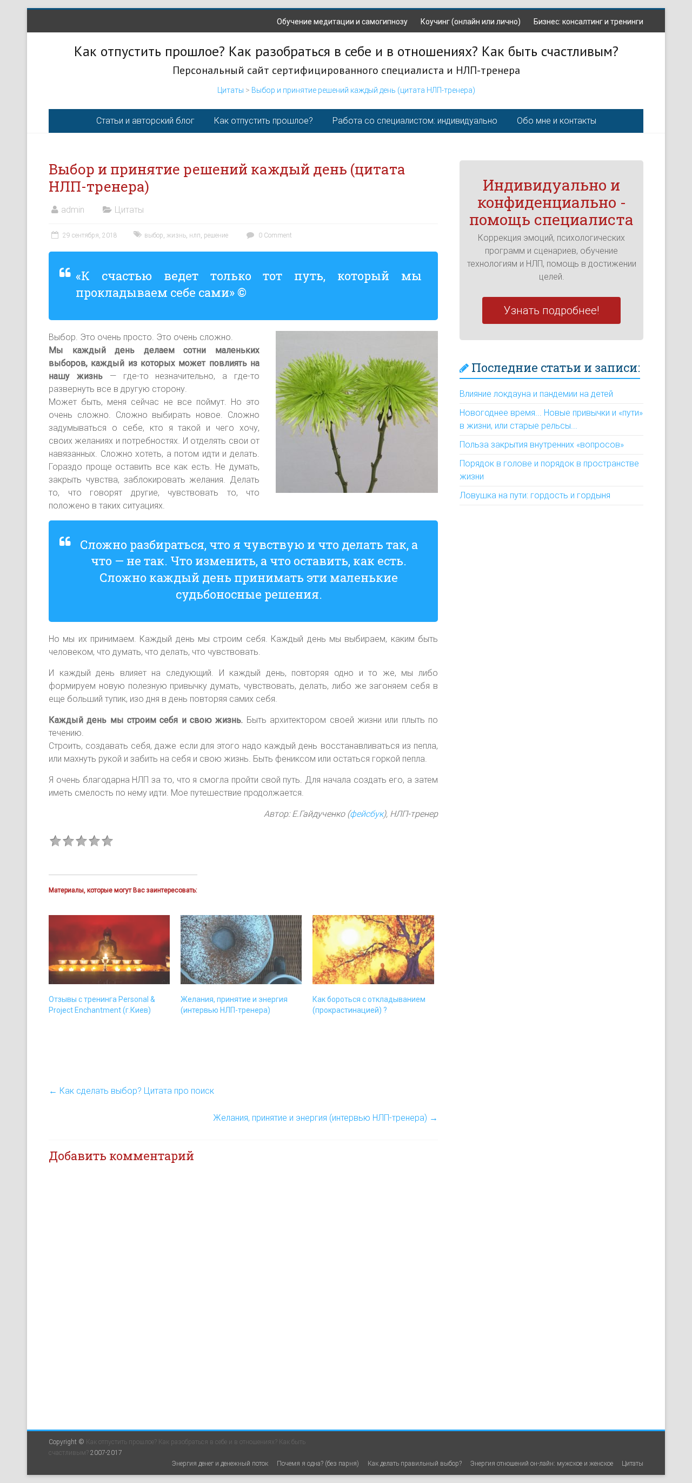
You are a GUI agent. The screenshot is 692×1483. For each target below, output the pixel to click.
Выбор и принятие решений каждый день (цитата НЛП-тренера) (363, 90)
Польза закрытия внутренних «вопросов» (542, 444)
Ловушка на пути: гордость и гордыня (535, 495)
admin (72, 210)
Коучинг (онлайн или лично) (471, 21)
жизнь (176, 235)
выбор (153, 235)
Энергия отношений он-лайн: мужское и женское (541, 1463)
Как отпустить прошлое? (263, 121)
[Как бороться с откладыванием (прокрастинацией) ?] (373, 949)
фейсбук (366, 814)
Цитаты (230, 90)
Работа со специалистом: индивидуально (414, 121)
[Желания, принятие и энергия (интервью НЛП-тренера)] (241, 949)
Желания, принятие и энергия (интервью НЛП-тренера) (325, 1118)
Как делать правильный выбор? (415, 1463)
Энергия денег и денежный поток (220, 1463)
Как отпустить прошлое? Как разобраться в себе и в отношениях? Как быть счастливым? (346, 51)
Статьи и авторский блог (145, 121)
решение (216, 235)
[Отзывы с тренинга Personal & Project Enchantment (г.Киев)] (109, 949)
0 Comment (274, 235)
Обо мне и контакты (556, 121)
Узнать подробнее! (551, 310)
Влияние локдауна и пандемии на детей (536, 394)
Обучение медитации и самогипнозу (342, 21)
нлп (195, 235)
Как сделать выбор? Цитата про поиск (131, 1091)
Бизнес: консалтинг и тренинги (588, 21)
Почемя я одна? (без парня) (318, 1463)
